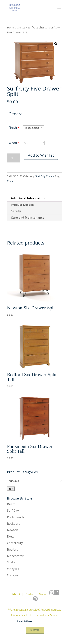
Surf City (13, 511)
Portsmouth (15, 517)
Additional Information (28, 198)
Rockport (13, 524)
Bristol (11, 504)
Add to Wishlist (41, 155)
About (16, 594)
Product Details (22, 205)
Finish (13, 128)
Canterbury (15, 543)
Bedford (12, 549)
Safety (16, 211)
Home (11, 27)
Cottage (12, 575)
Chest (10, 181)
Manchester (15, 556)
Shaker (12, 562)
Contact (29, 594)
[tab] (34, 198)
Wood (13, 143)
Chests (21, 27)
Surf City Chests (37, 27)
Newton (12, 530)
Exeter (11, 536)
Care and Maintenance (27, 218)
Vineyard (13, 569)
